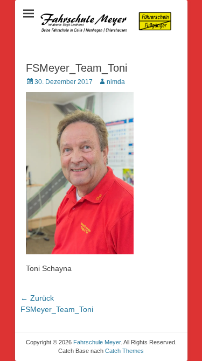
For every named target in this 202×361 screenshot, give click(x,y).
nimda (116, 82)
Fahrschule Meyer (97, 342)
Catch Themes (124, 351)
